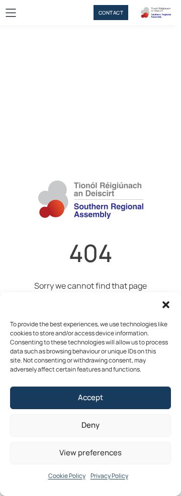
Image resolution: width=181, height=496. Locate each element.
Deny (90, 425)
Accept (90, 397)
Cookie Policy (66, 475)
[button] (166, 305)
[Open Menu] (11, 13)
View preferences (90, 452)
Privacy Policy (109, 475)
